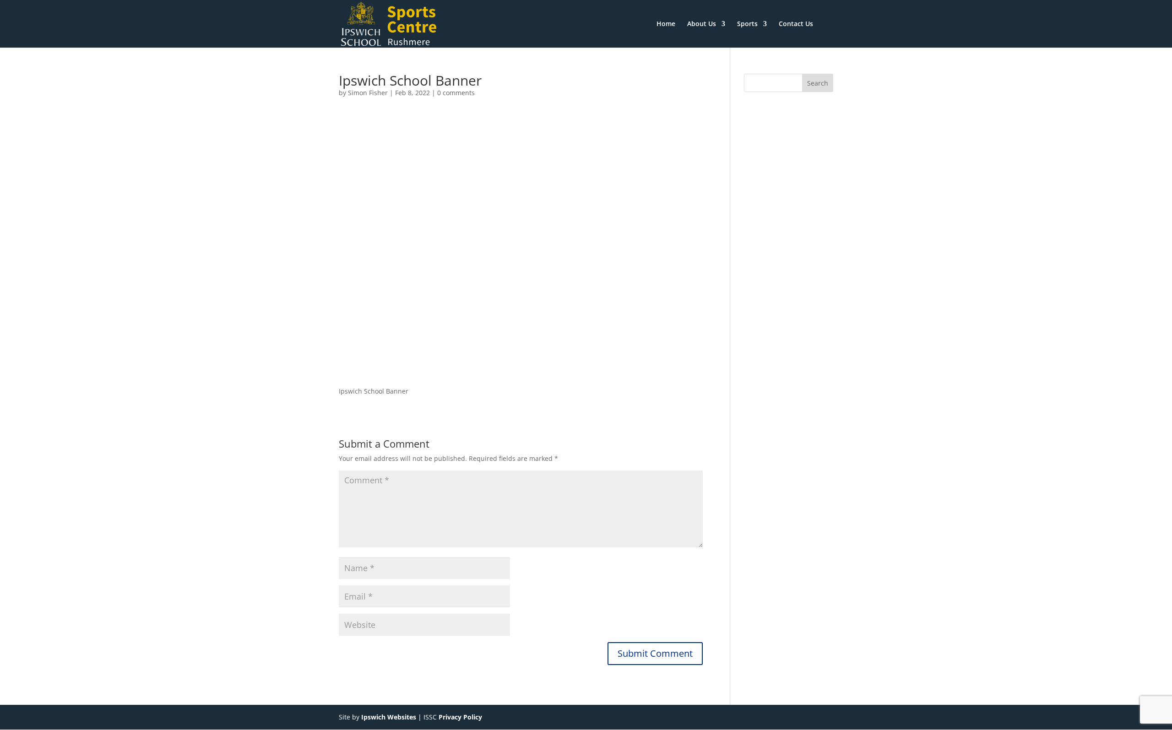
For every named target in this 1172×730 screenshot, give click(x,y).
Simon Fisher (368, 92)
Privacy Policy (460, 717)
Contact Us (796, 24)
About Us (701, 24)
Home (666, 24)
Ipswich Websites (388, 717)
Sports (747, 24)
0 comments (456, 92)
